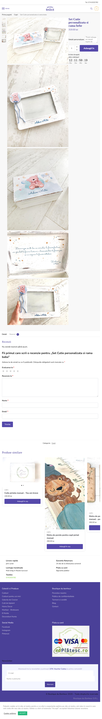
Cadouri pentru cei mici (11, 596)
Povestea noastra (59, 593)
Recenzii (12, 334)
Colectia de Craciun (10, 599)
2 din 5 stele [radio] (7, 371)
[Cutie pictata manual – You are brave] (22, 472)
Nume (5, 400)
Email (5, 411)
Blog (54, 603)
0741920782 (11, 577)
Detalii (4, 334)
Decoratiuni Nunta (9, 616)
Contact (55, 606)
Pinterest (5, 633)
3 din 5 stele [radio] (10, 371)
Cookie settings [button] (10, 713)
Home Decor (7, 606)
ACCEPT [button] (22, 713)
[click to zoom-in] (38, 41)
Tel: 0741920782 (91, 2)
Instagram (6, 630)
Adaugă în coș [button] (22, 501)
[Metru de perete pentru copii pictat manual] (65, 493)
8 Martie (5, 613)
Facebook (6, 627)
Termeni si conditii (59, 599)
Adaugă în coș (89, 49)
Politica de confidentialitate (63, 596)
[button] (96, 8)
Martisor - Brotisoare (10, 610)
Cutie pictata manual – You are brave (21, 493)
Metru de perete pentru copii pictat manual (63, 536)
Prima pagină (7, 15)
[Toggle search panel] (91, 8)
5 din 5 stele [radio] (17, 371)
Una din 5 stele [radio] (3, 371)
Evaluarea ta (8, 367)
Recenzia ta (7, 376)
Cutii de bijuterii (8, 603)
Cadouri (5, 593)
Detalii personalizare (76, 39)
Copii (16, 15)
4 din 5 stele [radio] (14, 371)
